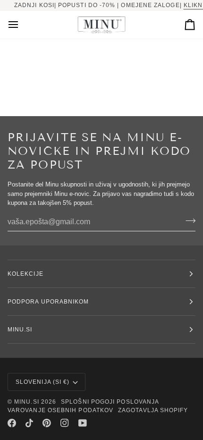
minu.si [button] (20, 329)
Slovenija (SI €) (42, 382)
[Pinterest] (46, 423)
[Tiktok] (29, 423)
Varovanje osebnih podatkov (60, 410)
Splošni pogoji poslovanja (110, 401)
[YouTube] (82, 423)
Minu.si (26, 401)
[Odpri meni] (22, 25)
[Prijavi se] (187, 220)
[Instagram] (64, 423)
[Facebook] (12, 423)
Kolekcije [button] (25, 274)
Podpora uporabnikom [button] (48, 301)
